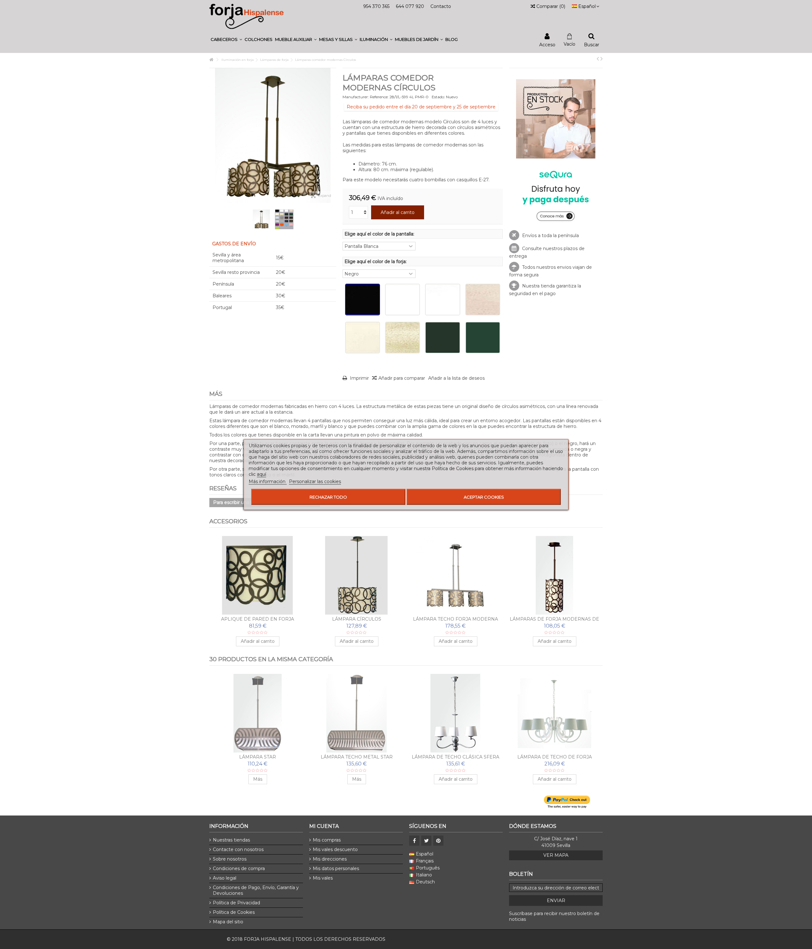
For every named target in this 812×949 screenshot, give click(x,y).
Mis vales (323, 878)
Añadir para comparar (401, 378)
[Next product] (601, 58)
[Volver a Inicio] (211, 60)
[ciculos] (261, 219)
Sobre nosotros (229, 859)
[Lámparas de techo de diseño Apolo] (356, 713)
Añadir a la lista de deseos (456, 378)
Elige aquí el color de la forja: (376, 261)
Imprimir (359, 378)
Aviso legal (224, 878)
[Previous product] (598, 58)
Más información (268, 481)
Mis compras (327, 840)
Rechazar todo (328, 497)
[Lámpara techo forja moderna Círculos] (455, 575)
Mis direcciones (330, 859)
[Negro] (362, 299)
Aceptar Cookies (484, 497)
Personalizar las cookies (315, 481)
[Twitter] (426, 841)
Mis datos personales (336, 868)
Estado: (438, 96)
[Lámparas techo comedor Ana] (257, 713)
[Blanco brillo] (402, 299)
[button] (226, 39)
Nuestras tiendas (231, 840)
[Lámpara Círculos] (356, 575)
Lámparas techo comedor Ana (257, 757)
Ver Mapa (555, 855)
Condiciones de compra (239, 868)
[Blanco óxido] (482, 299)
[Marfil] (362, 337)
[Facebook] (414, 841)
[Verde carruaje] (442, 337)
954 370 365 (376, 6)
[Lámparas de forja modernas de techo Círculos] (554, 575)
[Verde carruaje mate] (482, 337)
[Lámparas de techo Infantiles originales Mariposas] (455, 713)
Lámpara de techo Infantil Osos (554, 757)
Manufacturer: (356, 96)
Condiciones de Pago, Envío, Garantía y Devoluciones (256, 890)
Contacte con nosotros (238, 849)
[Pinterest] (438, 841)
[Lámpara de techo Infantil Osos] (554, 713)
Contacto (440, 6)
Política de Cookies (234, 912)
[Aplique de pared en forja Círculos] (257, 575)
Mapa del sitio (228, 922)
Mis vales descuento (335, 849)
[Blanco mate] (442, 299)
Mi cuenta (324, 826)
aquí (261, 474)
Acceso (547, 44)
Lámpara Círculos (356, 619)
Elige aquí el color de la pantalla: (380, 234)
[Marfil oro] (402, 337)
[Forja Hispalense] (246, 16)
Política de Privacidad (236, 903)
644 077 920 (410, 6)
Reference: (379, 96)
